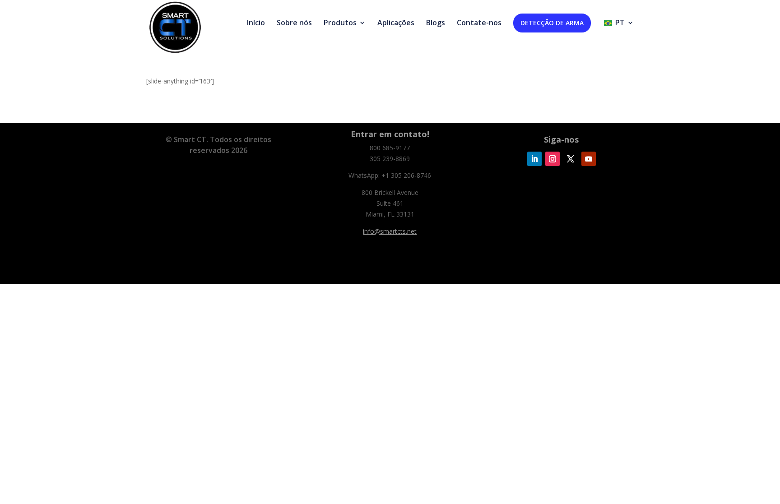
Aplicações (395, 23)
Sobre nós (294, 23)
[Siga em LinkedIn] (534, 159)
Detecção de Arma (552, 22)
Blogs (435, 23)
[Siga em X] (570, 159)
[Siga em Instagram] (552, 159)
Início (256, 23)
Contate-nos (479, 23)
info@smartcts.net (390, 231)
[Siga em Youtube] (588, 159)
